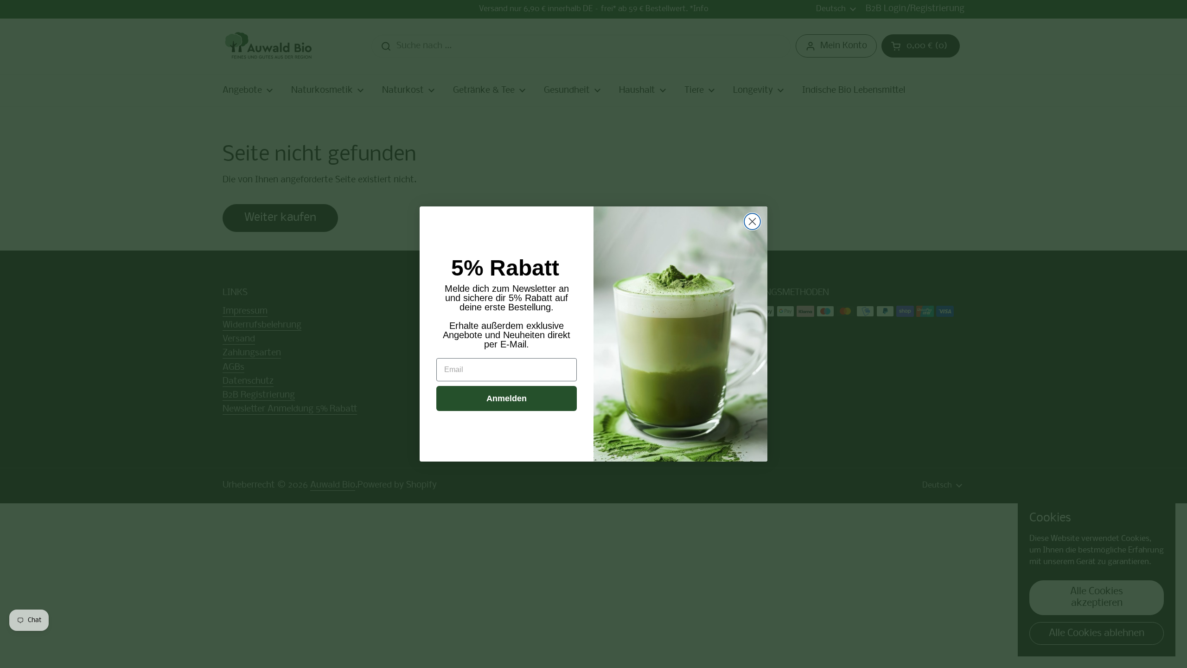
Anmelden (506, 398)
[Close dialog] (752, 221)
